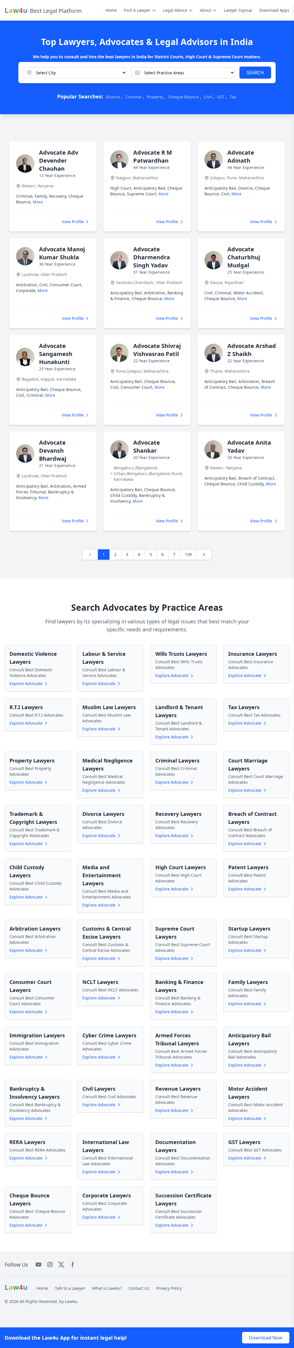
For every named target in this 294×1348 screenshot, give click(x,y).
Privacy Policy (169, 1288)
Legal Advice (175, 10)
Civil (208, 97)
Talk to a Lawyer (70, 1288)
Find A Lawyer (137, 10)
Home (111, 10)
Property (155, 97)
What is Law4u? (107, 1288)
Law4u (71, 1301)
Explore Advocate (25, 683)
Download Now (266, 1338)
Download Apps (274, 10)
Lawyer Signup (238, 10)
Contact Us (139, 1288)
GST (221, 97)
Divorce (113, 97)
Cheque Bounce (183, 97)
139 (188, 554)
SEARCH (255, 72)
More (38, 202)
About (205, 10)
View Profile (73, 221)
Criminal (133, 97)
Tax (233, 97)
